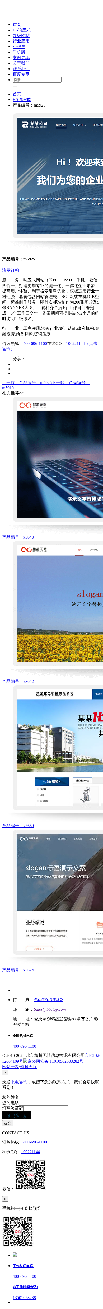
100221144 (30, 1152)
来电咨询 (19, 1082)
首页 (17, 94)
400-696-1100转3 (48, 999)
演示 (6, 270)
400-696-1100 (35, 343)
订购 (15, 270)
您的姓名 (10, 1097)
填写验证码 (12, 1108)
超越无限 (28, 1067)
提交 (7, 1123)
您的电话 (10, 1102)
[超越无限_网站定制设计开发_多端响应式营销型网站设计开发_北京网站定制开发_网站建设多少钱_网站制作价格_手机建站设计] (37, 15)
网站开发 (10, 1067)
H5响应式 (22, 99)
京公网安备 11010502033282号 (55, 1061)
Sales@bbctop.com (50, 1009)
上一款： (27, 382)
